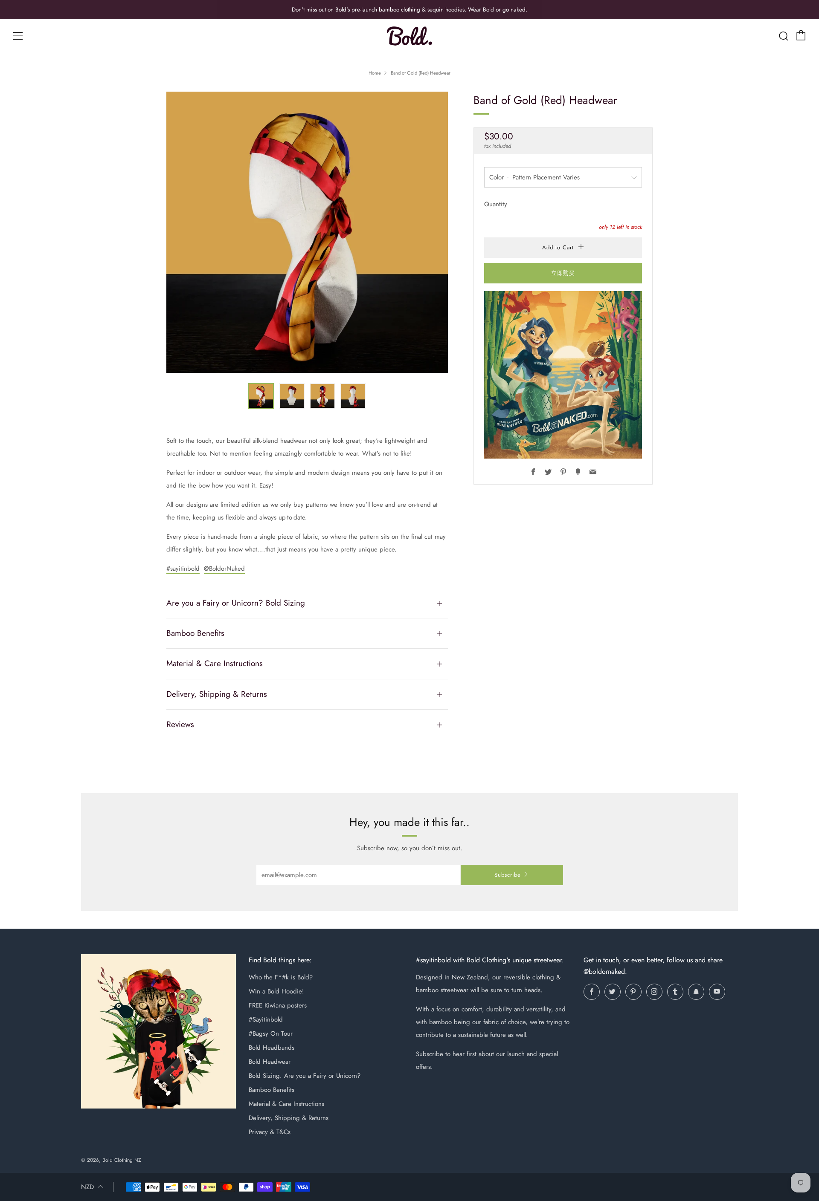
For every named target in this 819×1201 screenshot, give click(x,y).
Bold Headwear (269, 1061)
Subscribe (507, 875)
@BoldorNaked (224, 568)
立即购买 (563, 273)
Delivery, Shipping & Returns (288, 1118)
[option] (307, 232)
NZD (87, 1187)
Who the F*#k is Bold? (281, 977)
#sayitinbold (183, 568)
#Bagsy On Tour (271, 1033)
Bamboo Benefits (271, 1089)
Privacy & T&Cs (269, 1132)
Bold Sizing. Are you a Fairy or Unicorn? (304, 1075)
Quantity (495, 204)
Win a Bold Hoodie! (276, 991)
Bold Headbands (271, 1047)
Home (375, 72)
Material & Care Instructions (286, 1104)
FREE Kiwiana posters (278, 1005)
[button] (261, 396)
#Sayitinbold (266, 1019)
